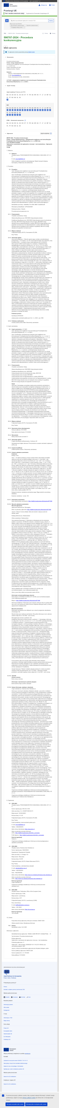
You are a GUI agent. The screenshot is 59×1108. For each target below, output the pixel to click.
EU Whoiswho (7, 1036)
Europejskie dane (8, 1031)
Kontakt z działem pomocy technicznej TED (14, 989)
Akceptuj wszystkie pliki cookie (15, 1104)
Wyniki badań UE (8, 1033)
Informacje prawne (8, 1004)
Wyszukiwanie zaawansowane (17, 25)
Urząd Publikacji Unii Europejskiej (12, 976)
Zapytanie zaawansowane (32, 25)
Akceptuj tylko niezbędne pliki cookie (36, 1104)
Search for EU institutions (10, 1076)
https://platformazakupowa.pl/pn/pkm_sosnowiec (27, 833)
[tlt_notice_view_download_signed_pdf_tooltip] (7, 100)
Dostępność (6, 1010)
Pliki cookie (6, 1007)
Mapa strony (7, 1020)
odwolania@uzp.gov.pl (21, 868)
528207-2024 (31, 52)
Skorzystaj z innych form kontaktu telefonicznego (15, 1063)
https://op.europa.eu (30, 909)
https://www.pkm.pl (29, 829)
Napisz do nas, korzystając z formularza (13, 1066)
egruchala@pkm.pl (16, 75)
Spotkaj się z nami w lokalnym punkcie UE (14, 1069)
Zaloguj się (44, 5)
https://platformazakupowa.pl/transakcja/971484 (40, 501)
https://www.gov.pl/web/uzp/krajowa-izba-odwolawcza (38, 874)
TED (5, 33)
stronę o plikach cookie (29, 1097)
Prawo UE (6, 1028)
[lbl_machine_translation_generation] (25, 120)
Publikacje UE (7, 1039)
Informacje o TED (8, 1017)
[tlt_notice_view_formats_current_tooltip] (51, 133)
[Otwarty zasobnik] (5, 47)
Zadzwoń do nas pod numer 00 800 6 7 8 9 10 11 (16, 1060)
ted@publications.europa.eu (22, 905)
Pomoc (5, 986)
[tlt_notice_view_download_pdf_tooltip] (7, 110)
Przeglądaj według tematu (17, 27)
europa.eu (27, 1053)
